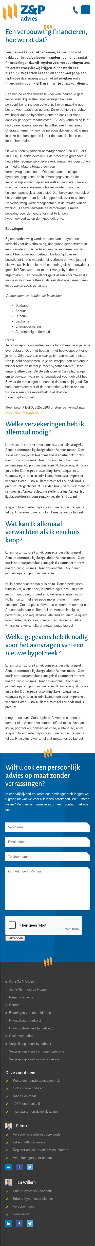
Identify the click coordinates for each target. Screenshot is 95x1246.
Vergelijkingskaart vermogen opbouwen (37, 1051)
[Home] (24, 11)
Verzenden (15, 938)
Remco (21, 1126)
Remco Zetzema (21, 997)
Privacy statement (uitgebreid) (31, 1028)
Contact (15, 1005)
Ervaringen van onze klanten (30, 1013)
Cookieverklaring (21, 1036)
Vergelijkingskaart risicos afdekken (34, 1059)
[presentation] (43, 925)
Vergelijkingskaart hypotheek (30, 1044)
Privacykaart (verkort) (25, 1020)
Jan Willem (25, 1182)
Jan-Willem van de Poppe (28, 989)
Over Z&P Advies (22, 982)
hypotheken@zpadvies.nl (23, 412)
